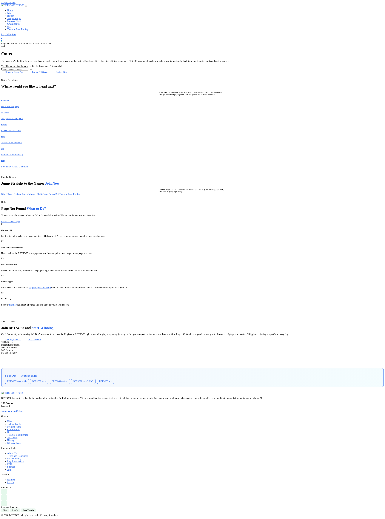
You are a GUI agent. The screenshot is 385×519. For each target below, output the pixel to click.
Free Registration (13, 339)
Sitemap (13, 304)
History (10, 15)
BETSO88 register (60, 381)
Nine (9, 13)
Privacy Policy (14, 458)
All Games (12, 437)
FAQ (9, 464)
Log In (4, 34)
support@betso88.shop (40, 287)
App (9, 469)
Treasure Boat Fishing (17, 29)
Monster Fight (14, 21)
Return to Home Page (14, 72)
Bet (9, 26)
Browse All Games (40, 72)
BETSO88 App (105, 381)
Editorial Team (14, 443)
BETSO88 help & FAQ (83, 381)
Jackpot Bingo (14, 18)
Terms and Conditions (17, 456)
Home (10, 10)
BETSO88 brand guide (17, 381)
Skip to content (8, 2)
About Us (12, 453)
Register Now (61, 72)
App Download (34, 339)
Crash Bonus (13, 24)
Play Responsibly (15, 461)
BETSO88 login (39, 381)
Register (12, 34)
